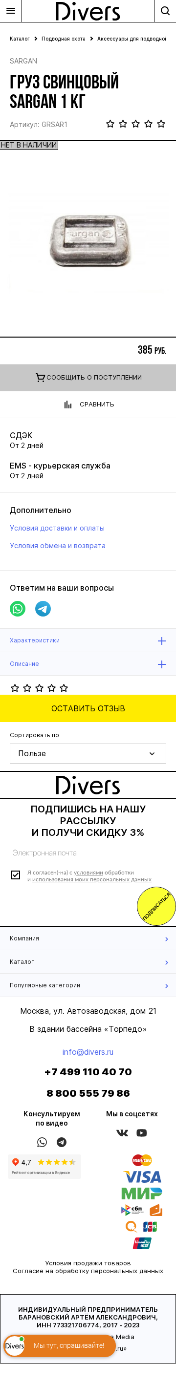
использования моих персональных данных (92, 879)
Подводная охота (64, 39)
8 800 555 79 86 (88, 1093)
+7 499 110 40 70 (88, 1072)
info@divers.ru (88, 1052)
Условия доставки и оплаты (57, 528)
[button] (88, 754)
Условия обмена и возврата (58, 545)
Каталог (20, 39)
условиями (88, 872)
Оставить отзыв (88, 708)
